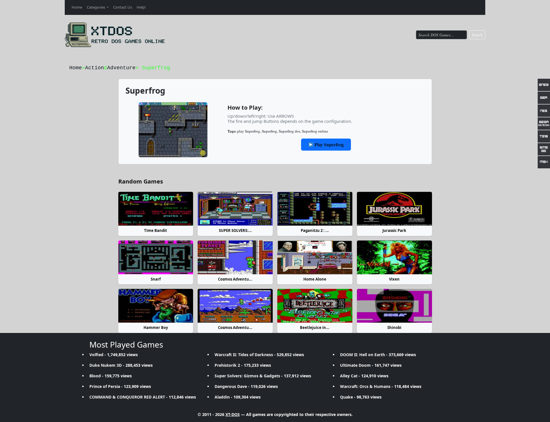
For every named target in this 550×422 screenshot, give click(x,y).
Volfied (96, 354)
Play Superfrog (328, 144)
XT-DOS (232, 414)
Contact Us (122, 7)
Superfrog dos (289, 131)
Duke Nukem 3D (105, 365)
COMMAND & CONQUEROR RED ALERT (127, 397)
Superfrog (269, 131)
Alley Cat (349, 375)
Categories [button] (96, 7)
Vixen (394, 279)
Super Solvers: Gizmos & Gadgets (247, 375)
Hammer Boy (156, 327)
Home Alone (314, 279)
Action (94, 68)
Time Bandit (155, 230)
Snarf (156, 279)
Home (77, 7)
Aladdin (222, 397)
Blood (95, 375)
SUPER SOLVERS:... (235, 230)
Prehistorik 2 (227, 365)
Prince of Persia (104, 386)
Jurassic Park (394, 230)
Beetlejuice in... (314, 327)
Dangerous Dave (231, 386)
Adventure (121, 68)
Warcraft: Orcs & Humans (365, 386)
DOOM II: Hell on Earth (362, 354)
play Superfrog (248, 131)
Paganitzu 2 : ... (315, 230)
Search (477, 35)
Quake (346, 397)
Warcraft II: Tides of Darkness (244, 354)
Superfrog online (315, 131)
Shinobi (394, 327)
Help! (141, 7)
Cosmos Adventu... (235, 279)
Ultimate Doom (355, 365)
